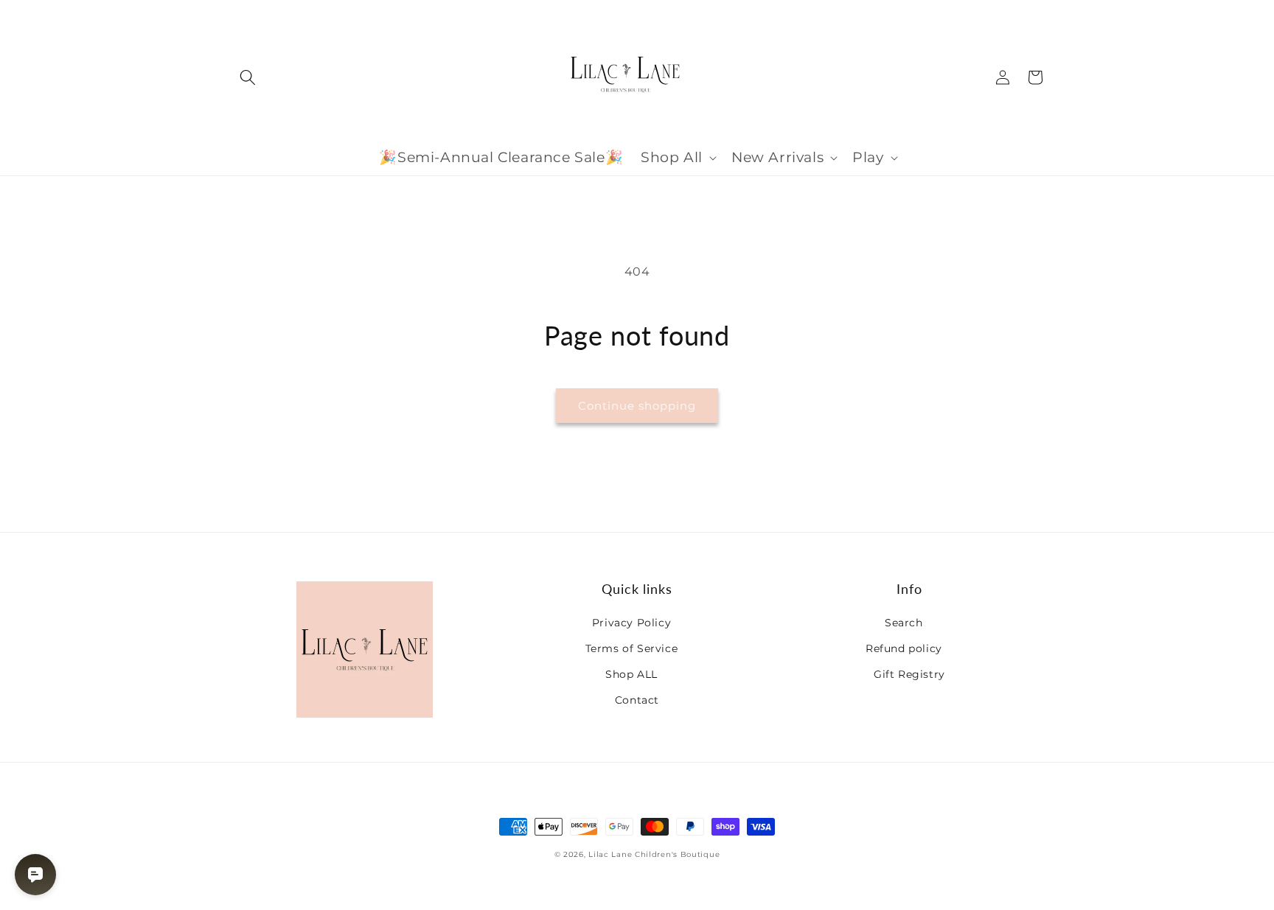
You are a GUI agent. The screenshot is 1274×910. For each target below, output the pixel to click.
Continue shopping (637, 406)
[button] (248, 77)
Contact (637, 700)
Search (904, 622)
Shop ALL (631, 674)
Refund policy (904, 648)
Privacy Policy (631, 622)
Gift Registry (909, 674)
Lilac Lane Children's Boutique (654, 854)
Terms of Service (631, 648)
